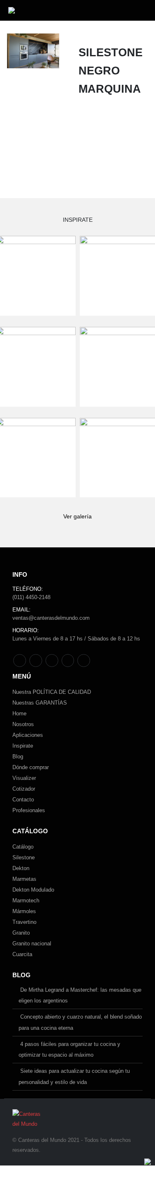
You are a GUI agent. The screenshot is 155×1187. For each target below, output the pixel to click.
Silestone (23, 857)
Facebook (19, 660)
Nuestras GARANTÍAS (39, 703)
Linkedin (83, 660)
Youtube (51, 660)
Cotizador (23, 789)
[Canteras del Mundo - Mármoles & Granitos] (34, 10)
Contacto (23, 799)
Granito (21, 933)
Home (19, 713)
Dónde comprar (30, 767)
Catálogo (22, 847)
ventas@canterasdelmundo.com (51, 618)
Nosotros (23, 724)
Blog (17, 756)
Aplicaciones (27, 735)
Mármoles (24, 911)
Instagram (68, 660)
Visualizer (24, 778)
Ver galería (77, 516)
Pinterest (35, 660)
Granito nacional (31, 943)
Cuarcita (22, 954)
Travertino (24, 922)
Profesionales (28, 810)
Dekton (20, 868)
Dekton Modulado (33, 890)
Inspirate (22, 746)
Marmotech (25, 900)
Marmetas (24, 879)
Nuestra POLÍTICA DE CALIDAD (51, 692)
